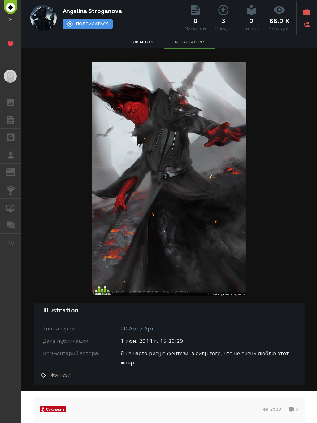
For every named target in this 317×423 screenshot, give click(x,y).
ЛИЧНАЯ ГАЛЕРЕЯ (189, 42)
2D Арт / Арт (137, 329)
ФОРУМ (10, 224)
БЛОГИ (10, 137)
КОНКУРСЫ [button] (10, 189)
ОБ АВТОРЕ (143, 42)
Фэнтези (61, 375)
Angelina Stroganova (92, 11)
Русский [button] (14, 243)
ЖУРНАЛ (14, 172)
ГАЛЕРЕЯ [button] (10, 102)
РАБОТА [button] (10, 154)
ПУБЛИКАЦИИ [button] (10, 119)
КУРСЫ (10, 207)
